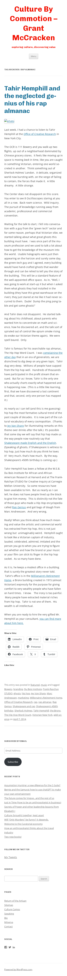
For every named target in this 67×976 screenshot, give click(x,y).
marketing (23, 697)
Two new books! (12, 836)
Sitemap (8, 905)
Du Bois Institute (33, 689)
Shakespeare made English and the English (30, 443)
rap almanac (44, 702)
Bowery (8, 689)
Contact (8, 926)
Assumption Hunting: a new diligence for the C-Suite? (32, 785)
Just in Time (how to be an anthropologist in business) (32, 802)
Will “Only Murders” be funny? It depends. (26, 819)
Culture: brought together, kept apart (24, 815)
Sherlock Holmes (23, 710)
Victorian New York (42, 714)
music (44, 684)
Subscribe (13, 761)
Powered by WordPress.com (18, 969)
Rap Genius (19, 507)
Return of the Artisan (15, 900)
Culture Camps (12, 909)
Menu (33, 56)
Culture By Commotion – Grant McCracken (33, 23)
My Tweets (10, 857)
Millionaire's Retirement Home (46, 697)
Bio (6, 918)
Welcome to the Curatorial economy (23, 823)
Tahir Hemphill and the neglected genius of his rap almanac (32, 100)
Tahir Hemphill (41, 710)
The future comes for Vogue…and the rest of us (29, 798)
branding (18, 689)
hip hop (26, 693)
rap (35, 702)
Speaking (9, 913)
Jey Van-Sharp (15, 425)
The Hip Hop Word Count (17, 714)
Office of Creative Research (40, 134)
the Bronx (55, 710)
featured (35, 684)
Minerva (8, 922)
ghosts (17, 693)
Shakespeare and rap (24, 706)
